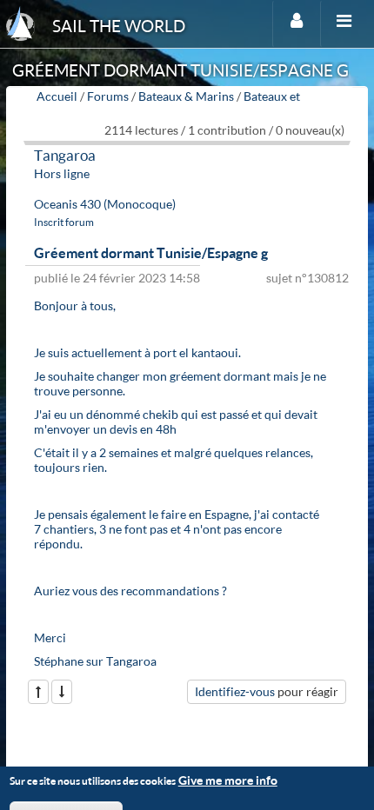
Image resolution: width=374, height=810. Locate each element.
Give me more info (227, 780)
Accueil (57, 96)
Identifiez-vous (235, 691)
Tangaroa (65, 155)
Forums (108, 96)
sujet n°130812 (307, 277)
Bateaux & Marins (186, 96)
